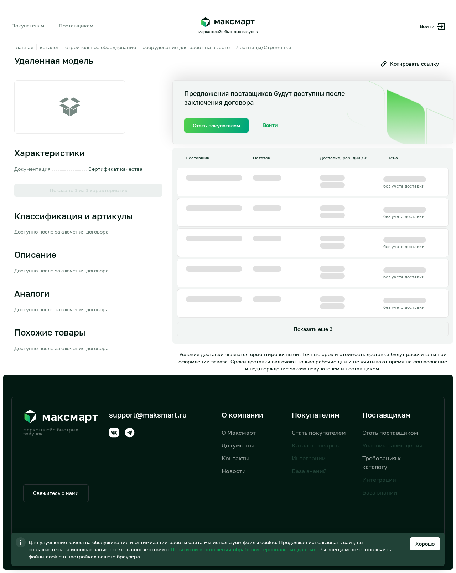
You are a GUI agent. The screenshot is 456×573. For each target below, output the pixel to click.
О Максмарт (239, 432)
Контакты (235, 458)
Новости (234, 471)
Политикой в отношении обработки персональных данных (244, 549)
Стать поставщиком (390, 432)
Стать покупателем (319, 432)
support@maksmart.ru (148, 414)
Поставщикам (76, 25)
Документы (238, 445)
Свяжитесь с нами (56, 493)
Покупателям (27, 25)
